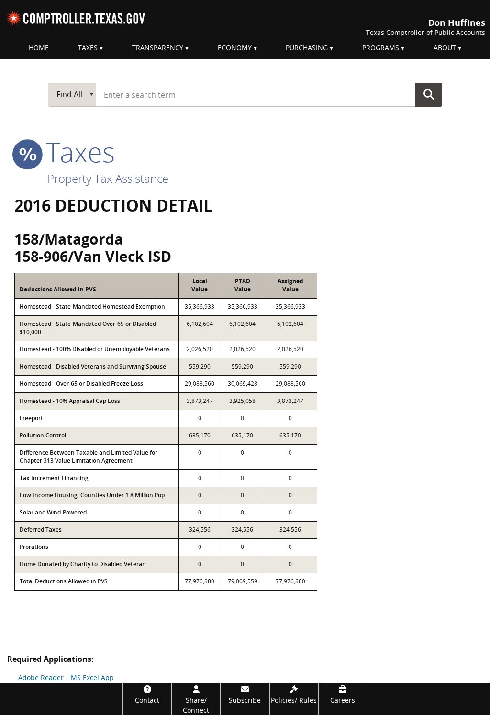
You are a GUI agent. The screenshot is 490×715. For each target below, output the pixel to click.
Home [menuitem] (39, 47)
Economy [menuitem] (235, 47)
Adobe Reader (41, 677)
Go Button (428, 94)
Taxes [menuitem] (88, 47)
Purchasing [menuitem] (307, 47)
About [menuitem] (445, 47)
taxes (77, 152)
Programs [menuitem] (380, 47)
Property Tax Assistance (107, 178)
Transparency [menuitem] (157, 47)
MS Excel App (92, 677)
